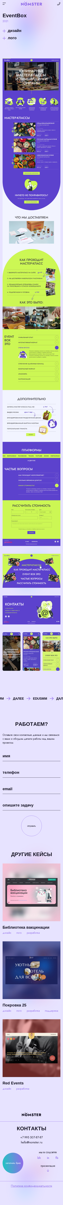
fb (57, 1158)
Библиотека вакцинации (26, 927)
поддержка (51, 1011)
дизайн (14, 30)
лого (12, 38)
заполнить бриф (13, 1163)
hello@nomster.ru (31, 1142)
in (48, 1158)
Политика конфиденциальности (31, 1186)
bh (39, 1158)
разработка (33, 933)
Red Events (13, 1083)
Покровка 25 (14, 1005)
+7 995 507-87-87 (31, 1137)
